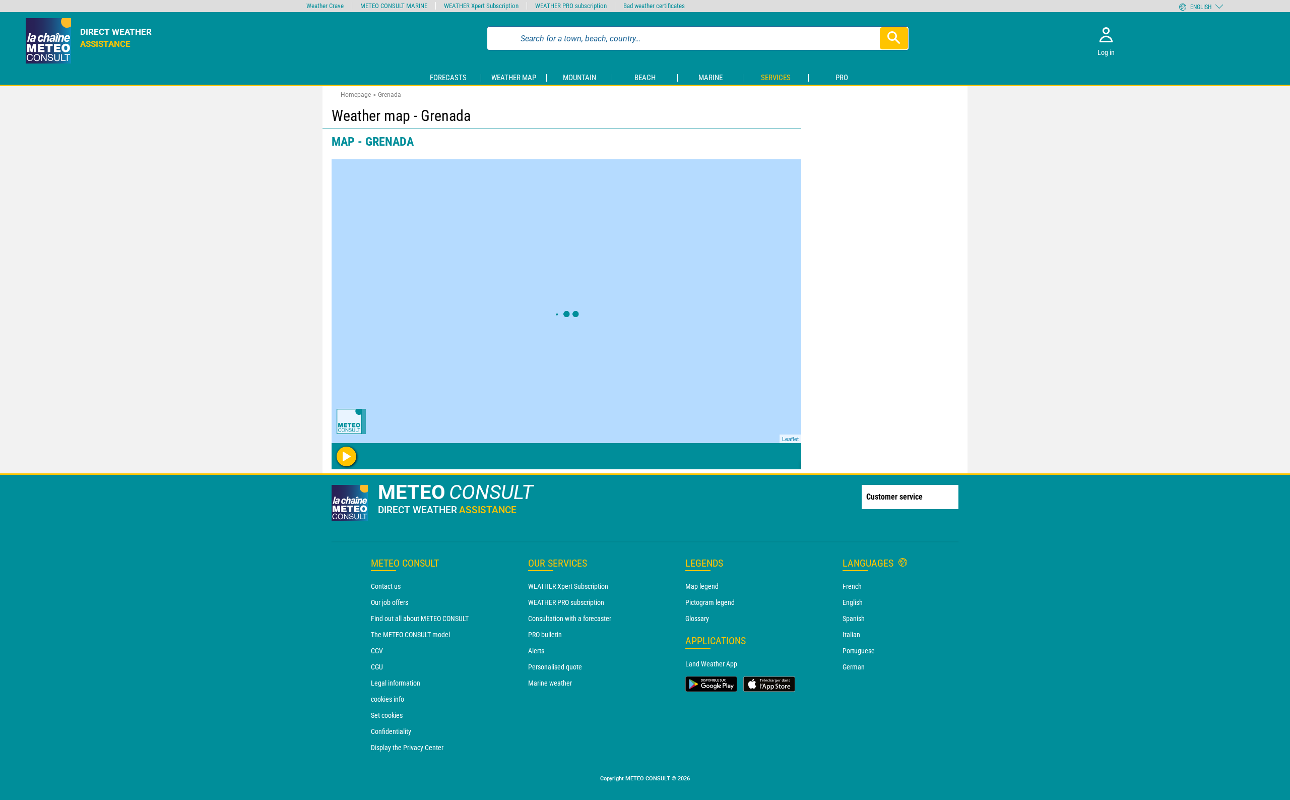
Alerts (536, 651)
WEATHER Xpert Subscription (568, 586)
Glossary (697, 618)
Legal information (395, 683)
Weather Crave (325, 6)
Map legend (702, 586)
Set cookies (387, 715)
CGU (377, 667)
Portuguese (859, 651)
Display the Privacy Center (407, 748)
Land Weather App (711, 664)
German (854, 667)
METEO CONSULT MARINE (393, 6)
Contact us (386, 586)
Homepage (356, 94)
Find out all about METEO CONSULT (420, 618)
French (852, 586)
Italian (851, 635)
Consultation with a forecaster (569, 618)
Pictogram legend (710, 602)
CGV (377, 651)
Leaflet (790, 439)
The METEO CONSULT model (410, 635)
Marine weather (550, 683)
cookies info (387, 699)
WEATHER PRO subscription (566, 602)
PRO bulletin (545, 635)
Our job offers (389, 602)
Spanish (854, 618)
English (853, 602)
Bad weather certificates (654, 6)
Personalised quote (555, 667)
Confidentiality (391, 731)
